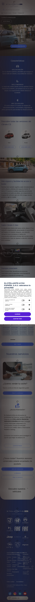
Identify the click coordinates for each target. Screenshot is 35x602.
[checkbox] (23, 300)
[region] (11, 300)
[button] (17, 319)
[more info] (29, 300)
